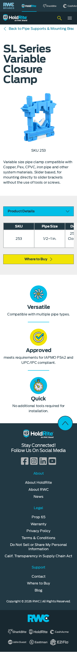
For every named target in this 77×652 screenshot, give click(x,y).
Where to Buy (35, 259)
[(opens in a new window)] (50, 6)
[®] (29, 6)
